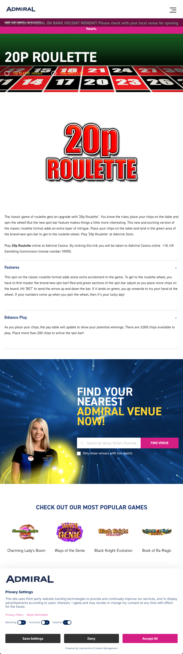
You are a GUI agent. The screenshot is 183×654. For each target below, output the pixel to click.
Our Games (18, 22)
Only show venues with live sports (107, 453)
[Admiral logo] (20, 9)
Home (7, 22)
